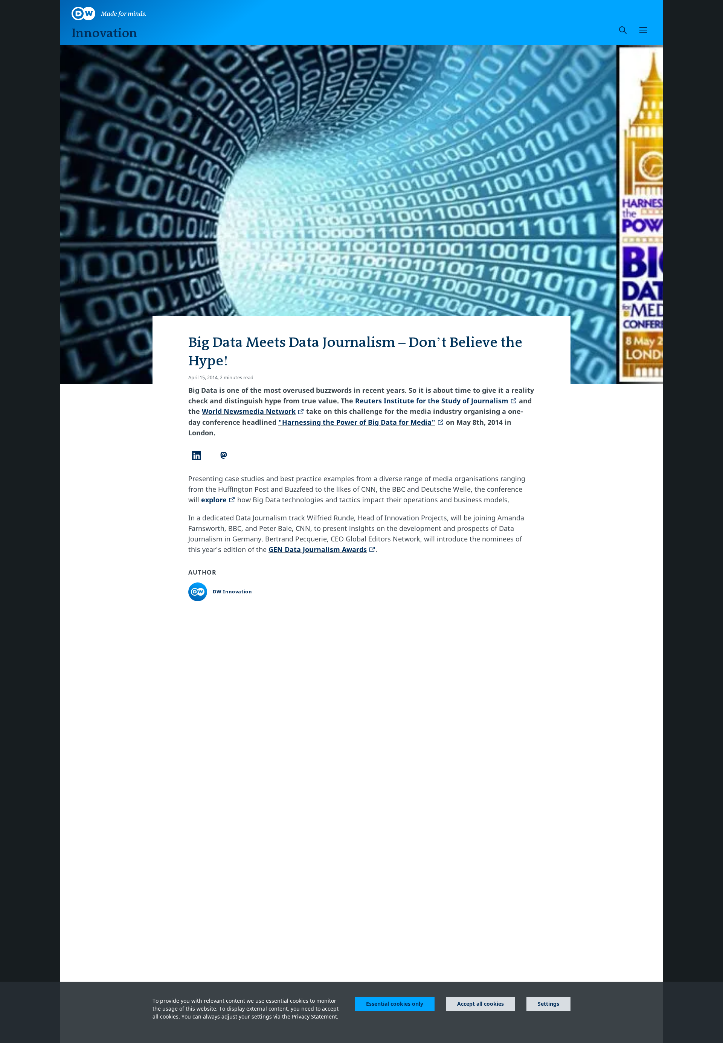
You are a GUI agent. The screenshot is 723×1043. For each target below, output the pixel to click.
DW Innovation (232, 591)
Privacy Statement (314, 1016)
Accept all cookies (480, 1003)
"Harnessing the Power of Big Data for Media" (356, 422)
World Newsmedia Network (249, 411)
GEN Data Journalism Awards (317, 549)
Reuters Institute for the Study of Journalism (431, 400)
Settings (548, 1003)
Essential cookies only (394, 1003)
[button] (643, 30)
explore (214, 499)
